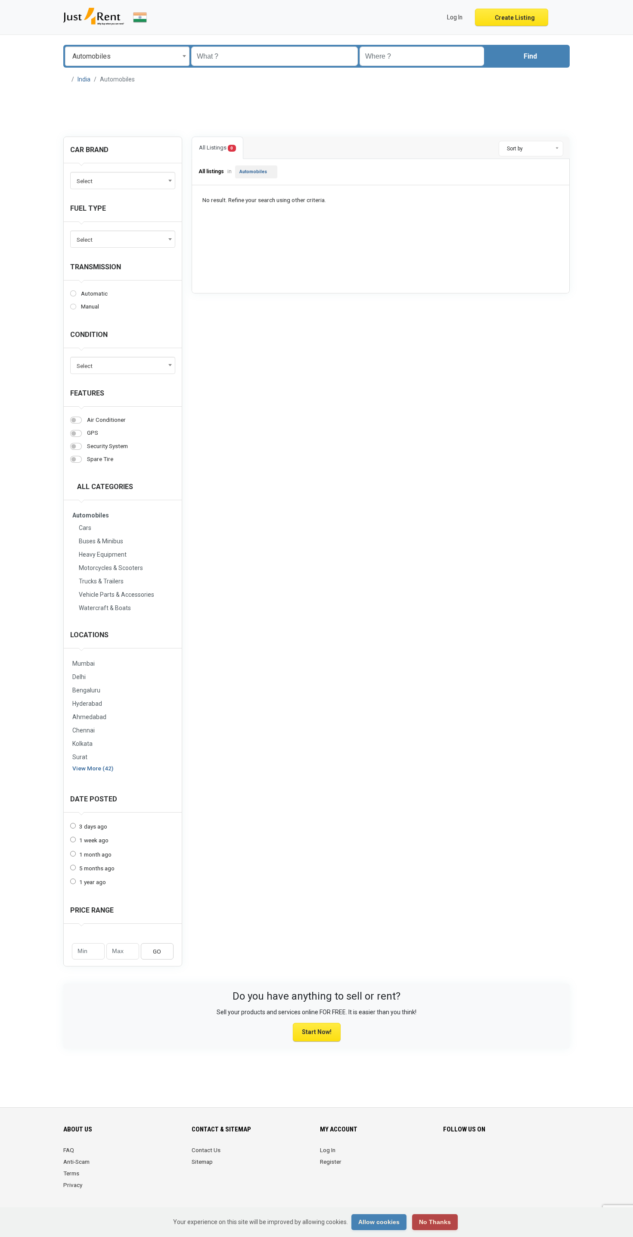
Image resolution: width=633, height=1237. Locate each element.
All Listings (216, 147)
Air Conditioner (106, 419)
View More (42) (92, 768)
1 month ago (95, 854)
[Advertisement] (316, 110)
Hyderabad (87, 703)
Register (330, 1161)
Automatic (94, 293)
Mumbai (83, 663)
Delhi (79, 676)
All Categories (104, 487)
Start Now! (317, 1031)
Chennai (83, 730)
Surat (79, 757)
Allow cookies (379, 1221)
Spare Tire (100, 458)
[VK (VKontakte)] (508, 1155)
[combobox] (127, 56)
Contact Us (206, 1150)
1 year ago (92, 882)
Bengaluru (86, 690)
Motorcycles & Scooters (111, 567)
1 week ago (94, 840)
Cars (85, 527)
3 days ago (93, 826)
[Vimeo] (496, 1155)
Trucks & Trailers (101, 581)
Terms (71, 1173)
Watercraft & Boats (105, 607)
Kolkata (82, 743)
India (84, 79)
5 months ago (97, 868)
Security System (107, 445)
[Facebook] (448, 1155)
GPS (92, 432)
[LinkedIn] (472, 1155)
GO (157, 951)
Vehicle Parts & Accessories (116, 594)
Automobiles (253, 171)
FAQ (68, 1150)
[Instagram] (460, 1155)
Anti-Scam (76, 1161)
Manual (90, 306)
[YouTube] (484, 1155)
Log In (327, 1150)
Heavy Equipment (103, 554)
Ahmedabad (89, 717)
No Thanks (435, 1221)
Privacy (72, 1184)
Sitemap (202, 1161)
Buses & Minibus (101, 541)
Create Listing (514, 17)
